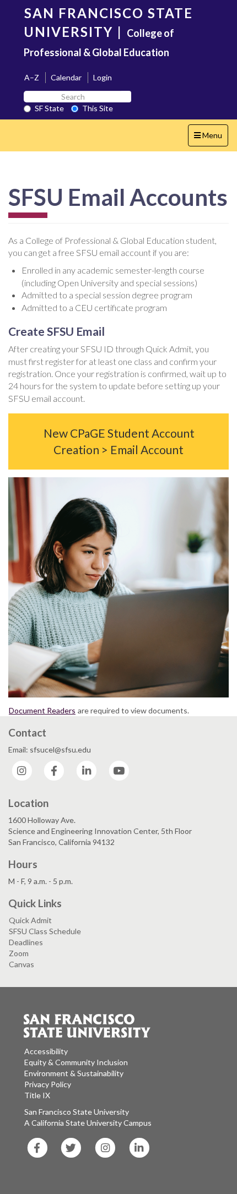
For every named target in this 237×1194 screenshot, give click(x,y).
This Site (97, 108)
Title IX (37, 1095)
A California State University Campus (88, 1122)
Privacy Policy (47, 1084)
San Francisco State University (76, 1111)
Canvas (21, 964)
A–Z (31, 77)
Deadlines (26, 942)
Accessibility (46, 1051)
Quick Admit (30, 920)
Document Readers (42, 710)
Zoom (19, 953)
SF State (49, 108)
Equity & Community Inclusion (76, 1062)
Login (102, 77)
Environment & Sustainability (73, 1073)
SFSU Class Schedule (45, 931)
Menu (210, 138)
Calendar (66, 77)
